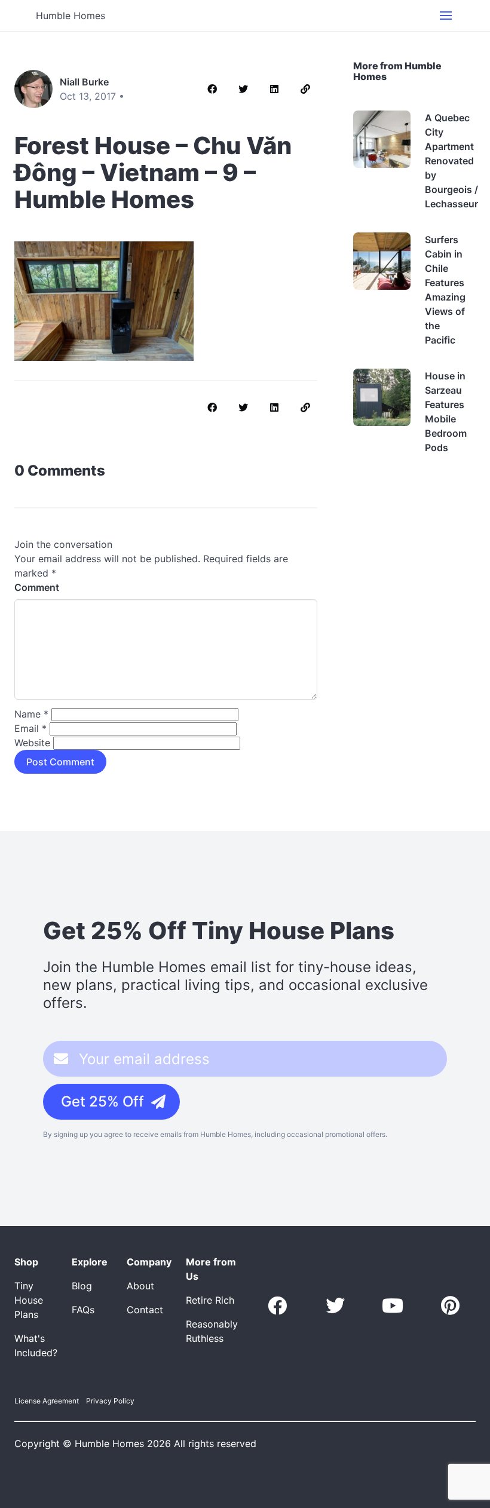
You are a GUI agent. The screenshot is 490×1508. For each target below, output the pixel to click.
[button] (446, 15)
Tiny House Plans (28, 1300)
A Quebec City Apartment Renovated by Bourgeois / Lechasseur (451, 161)
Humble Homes (70, 16)
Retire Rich (210, 1300)
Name (31, 714)
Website (32, 743)
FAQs (83, 1310)
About (140, 1286)
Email (30, 728)
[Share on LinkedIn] (274, 89)
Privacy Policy (110, 1400)
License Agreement (46, 1400)
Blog (82, 1286)
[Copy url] (305, 89)
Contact (145, 1310)
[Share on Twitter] (243, 89)
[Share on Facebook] (212, 89)
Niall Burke (84, 82)
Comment (36, 587)
